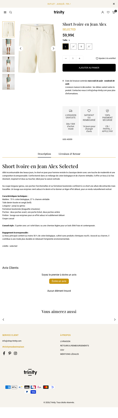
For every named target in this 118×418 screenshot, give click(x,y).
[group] (37, 48)
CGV (62, 350)
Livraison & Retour (69, 153)
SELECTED (69, 29)
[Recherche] (10, 12)
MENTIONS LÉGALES (69, 354)
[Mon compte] (102, 12)
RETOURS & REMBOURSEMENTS (74, 345)
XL (89, 46)
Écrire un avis (59, 281)
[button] (113, 12)
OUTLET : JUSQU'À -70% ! (59, 4)
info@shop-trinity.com (11, 341)
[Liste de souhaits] (108, 12)
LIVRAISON (65, 341)
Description (44, 153)
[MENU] (5, 12)
